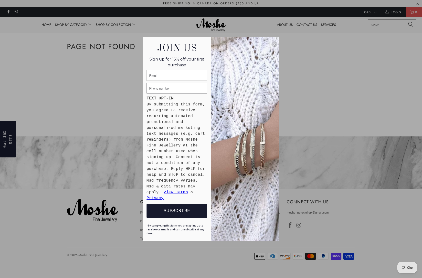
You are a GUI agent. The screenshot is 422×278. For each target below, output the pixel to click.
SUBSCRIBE (177, 211)
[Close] (274, 44)
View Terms (176, 192)
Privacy (155, 198)
